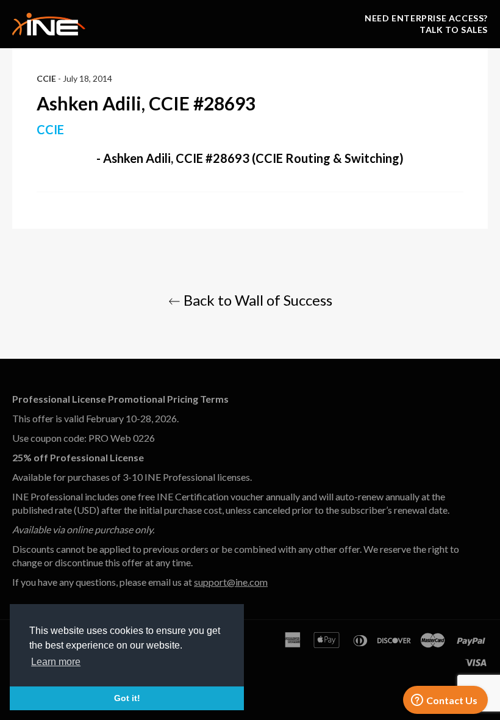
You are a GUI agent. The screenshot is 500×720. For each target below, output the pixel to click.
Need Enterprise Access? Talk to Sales (426, 24)
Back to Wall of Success (256, 300)
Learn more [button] (55, 662)
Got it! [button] (127, 698)
